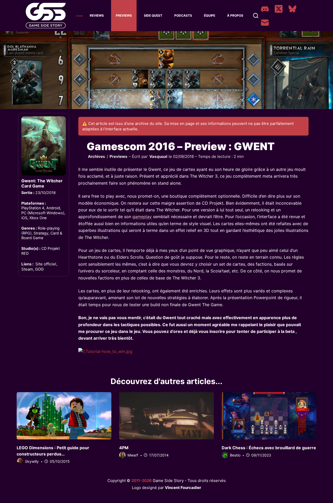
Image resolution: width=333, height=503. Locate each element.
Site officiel (45, 263)
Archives (96, 156)
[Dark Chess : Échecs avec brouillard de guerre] (269, 415)
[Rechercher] (255, 15)
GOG (39, 269)
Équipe (209, 15)
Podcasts (183, 15)
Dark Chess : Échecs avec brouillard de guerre (269, 447)
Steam (27, 269)
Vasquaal (158, 156)
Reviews (97, 15)
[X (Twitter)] (279, 9)
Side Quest (153, 15)
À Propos (235, 15)
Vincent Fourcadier (183, 487)
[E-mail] (265, 22)
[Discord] (265, 9)
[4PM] (166, 415)
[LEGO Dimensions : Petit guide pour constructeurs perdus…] (64, 415)
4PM (124, 447)
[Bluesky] (292, 9)
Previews (124, 15)
